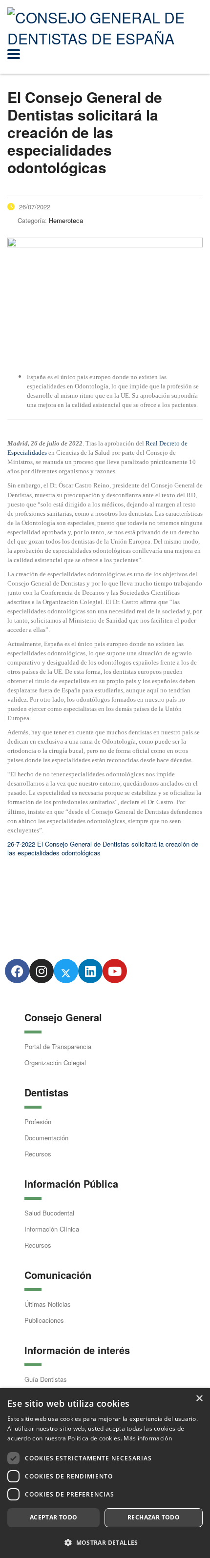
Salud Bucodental (49, 1212)
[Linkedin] (90, 971)
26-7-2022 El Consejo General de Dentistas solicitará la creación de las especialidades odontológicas (102, 848)
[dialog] (105, 1473)
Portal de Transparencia (57, 1046)
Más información (148, 1438)
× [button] (199, 1398)
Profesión (37, 1121)
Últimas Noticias (47, 1304)
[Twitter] (66, 971)
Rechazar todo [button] (153, 1517)
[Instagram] (41, 971)
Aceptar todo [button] (54, 1517)
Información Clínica (51, 1229)
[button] (105, 1542)
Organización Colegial (55, 1062)
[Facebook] (17, 971)
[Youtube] (115, 971)
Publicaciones (44, 1320)
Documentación (46, 1137)
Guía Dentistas (45, 1379)
